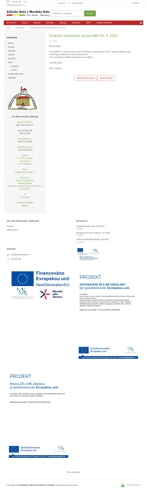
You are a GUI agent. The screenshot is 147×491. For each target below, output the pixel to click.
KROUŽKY (12, 58)
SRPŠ (10, 62)
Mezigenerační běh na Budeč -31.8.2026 (93, 233)
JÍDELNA (11, 54)
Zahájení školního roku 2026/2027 (90, 226)
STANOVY (15, 66)
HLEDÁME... (12, 77)
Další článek (106, 78)
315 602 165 (16, 259)
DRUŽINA (11, 50)
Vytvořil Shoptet (133, 485)
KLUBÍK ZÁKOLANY (15, 74)
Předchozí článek (86, 78)
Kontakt (62, 3)
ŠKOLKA (11, 47)
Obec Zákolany (73, 472)
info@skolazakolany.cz (21, 254)
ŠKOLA (11, 43)
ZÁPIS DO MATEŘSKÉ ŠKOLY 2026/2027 (92, 239)
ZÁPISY (14, 70)
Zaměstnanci (77, 3)
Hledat (89, 13)
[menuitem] (11, 23)
